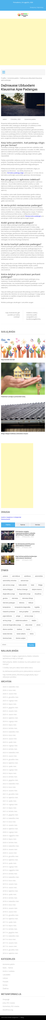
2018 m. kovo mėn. (9, 905)
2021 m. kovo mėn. (9, 822)
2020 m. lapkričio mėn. (10, 829)
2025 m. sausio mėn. (10, 714)
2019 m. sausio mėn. (10, 887)
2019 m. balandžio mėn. (11, 877)
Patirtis (8, 525)
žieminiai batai (7, 638)
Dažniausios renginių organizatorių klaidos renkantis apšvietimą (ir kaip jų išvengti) (25, 533)
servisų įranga (7, 620)
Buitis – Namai (8, 968)
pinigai (18, 616)
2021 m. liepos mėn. (10, 808)
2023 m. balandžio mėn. (11, 752)
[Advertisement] (23, 42)
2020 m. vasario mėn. (10, 849)
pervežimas (36, 612)
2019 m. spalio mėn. (10, 863)
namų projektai (23, 612)
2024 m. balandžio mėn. (11, 732)
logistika (37, 607)
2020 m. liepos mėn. (10, 839)
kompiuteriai (6, 607)
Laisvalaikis (6, 975)
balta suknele (23, 585)
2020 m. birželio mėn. (10, 842)
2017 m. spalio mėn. (10, 922)
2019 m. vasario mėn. (10, 884)
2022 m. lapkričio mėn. (10, 763)
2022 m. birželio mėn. (10, 777)
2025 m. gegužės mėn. (10, 707)
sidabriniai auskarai (21, 620)
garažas (5, 598)
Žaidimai (5, 988)
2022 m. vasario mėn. (10, 791)
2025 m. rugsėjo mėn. (10, 701)
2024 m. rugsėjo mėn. (10, 721)
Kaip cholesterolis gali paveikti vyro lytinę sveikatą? (13, 315)
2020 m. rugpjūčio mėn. (11, 836)
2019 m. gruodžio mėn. (11, 856)
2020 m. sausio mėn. (10, 853)
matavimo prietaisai (9, 612)
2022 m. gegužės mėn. (10, 780)
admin (5, 119)
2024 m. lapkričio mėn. (10, 718)
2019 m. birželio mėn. (10, 874)
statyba (34, 620)
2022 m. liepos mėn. (10, 773)
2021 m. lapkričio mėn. (10, 797)
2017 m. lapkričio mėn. (10, 919)
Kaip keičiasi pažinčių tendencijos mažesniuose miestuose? (26, 557)
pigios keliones (7, 616)
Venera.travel (5, 519)
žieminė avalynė (20, 638)
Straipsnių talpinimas (36, 7)
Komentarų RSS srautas (11, 1006)
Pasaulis (5, 982)
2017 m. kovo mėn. (9, 939)
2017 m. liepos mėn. (10, 926)
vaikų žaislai (28, 625)
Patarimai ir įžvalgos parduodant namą (13, 396)
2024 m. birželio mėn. (10, 728)
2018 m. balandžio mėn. (11, 901)
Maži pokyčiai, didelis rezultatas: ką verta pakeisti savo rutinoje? (21, 663)
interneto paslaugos (9, 603)
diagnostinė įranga (24, 594)
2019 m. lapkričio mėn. (10, 860)
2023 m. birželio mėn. (10, 749)
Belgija (40, 585)
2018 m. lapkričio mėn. (10, 891)
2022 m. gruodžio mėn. (11, 759)
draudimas (38, 594)
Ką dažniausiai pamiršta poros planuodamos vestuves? (25, 544)
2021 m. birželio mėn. (10, 811)
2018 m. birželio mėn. (10, 898)
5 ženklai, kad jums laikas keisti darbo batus (18, 668)
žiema (31, 634)
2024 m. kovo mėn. (9, 735)
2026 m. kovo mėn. (9, 690)
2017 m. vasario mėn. (10, 943)
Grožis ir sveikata (8, 971)
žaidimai (19, 629)
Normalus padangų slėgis (15, 173)
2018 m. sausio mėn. (10, 912)
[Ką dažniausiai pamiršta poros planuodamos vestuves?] (7, 547)
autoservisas (24, 580)
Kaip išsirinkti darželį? (8, 359)
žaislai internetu (7, 634)
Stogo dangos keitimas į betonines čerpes (14, 433)
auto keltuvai (16, 576)
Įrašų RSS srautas (9, 1003)
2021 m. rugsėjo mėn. (10, 804)
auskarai (5, 576)
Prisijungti (6, 999)
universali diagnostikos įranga (12, 625)
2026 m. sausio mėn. (10, 694)
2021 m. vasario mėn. (10, 825)
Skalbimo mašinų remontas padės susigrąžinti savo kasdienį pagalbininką (33, 316)
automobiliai (39, 576)
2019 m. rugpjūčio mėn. (11, 870)
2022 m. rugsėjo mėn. (10, 770)
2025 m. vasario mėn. (10, 711)
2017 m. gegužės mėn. (10, 932)
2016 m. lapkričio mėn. (10, 953)
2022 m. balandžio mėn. (11, 784)
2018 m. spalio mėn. (10, 894)
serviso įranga (28, 616)
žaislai (28, 629)
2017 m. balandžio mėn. (11, 936)
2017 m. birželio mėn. (10, 929)
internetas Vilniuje (27, 598)
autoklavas (27, 576)
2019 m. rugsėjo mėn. (10, 867)
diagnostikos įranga (9, 594)
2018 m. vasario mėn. (10, 908)
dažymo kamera (37, 589)
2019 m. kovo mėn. (9, 881)
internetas (15, 598)
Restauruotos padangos (33, 216)
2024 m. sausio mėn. (10, 739)
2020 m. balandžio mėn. (11, 846)
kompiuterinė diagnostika (22, 607)
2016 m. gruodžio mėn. (11, 950)
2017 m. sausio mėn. (10, 946)
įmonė (38, 625)
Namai (22, 525)
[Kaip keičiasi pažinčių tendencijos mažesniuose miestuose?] (7, 560)
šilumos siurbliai (8, 629)
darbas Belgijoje (8, 589)
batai (32, 585)
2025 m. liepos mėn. (10, 704)
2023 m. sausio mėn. (10, 756)
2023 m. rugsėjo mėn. (10, 746)
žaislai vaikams (21, 634)
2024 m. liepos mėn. (10, 725)
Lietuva (5, 978)
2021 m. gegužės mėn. (10, 815)
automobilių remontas (9, 580)
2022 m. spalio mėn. (10, 766)
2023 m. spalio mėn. (10, 742)
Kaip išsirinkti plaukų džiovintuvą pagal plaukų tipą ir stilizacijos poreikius (20, 676)
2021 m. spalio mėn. (10, 801)
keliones (21, 603)
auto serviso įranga (8, 585)
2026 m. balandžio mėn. (11, 687)
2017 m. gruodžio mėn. (11, 915)
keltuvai (31, 603)
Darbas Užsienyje (22, 589)
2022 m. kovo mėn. (9, 787)
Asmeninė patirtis (13, 78)
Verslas (37, 525)
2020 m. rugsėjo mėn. (10, 832)
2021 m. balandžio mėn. (11, 818)
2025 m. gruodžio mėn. (11, 697)
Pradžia (3, 78)
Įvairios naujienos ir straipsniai (11, 517)
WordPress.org (8, 1010)
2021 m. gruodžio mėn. (11, 794)
